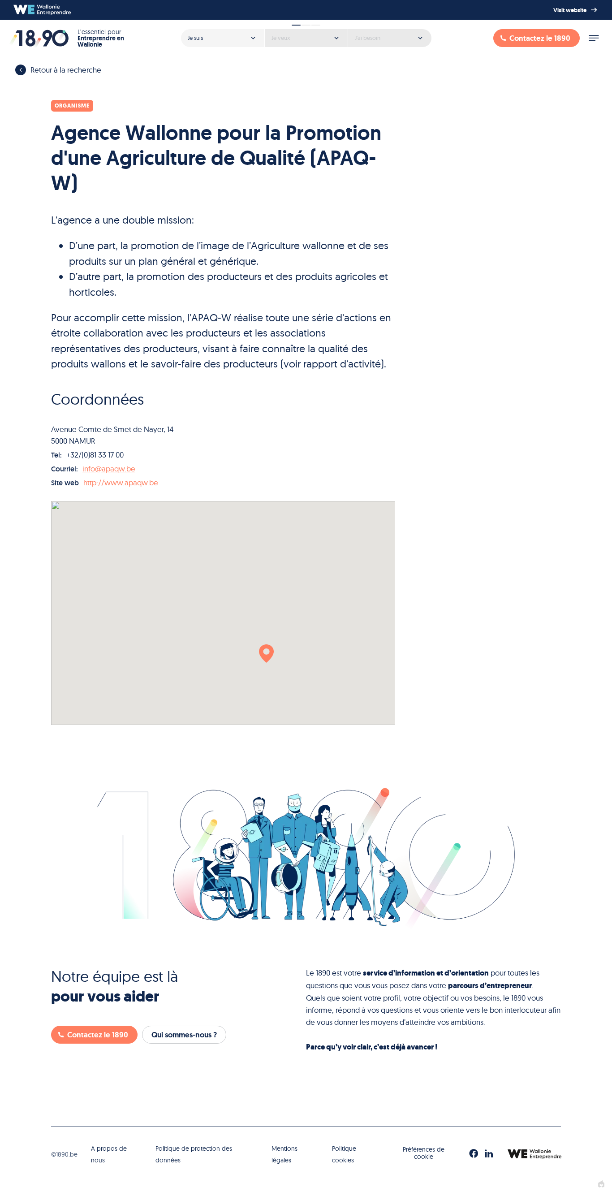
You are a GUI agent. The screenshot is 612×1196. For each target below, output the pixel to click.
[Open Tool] (306, 35)
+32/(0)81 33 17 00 (95, 454)
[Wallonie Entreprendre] (42, 9)
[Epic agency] (601, 1184)
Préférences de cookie (423, 1153)
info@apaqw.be (108, 468)
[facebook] (473, 1154)
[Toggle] (593, 38)
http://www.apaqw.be (120, 482)
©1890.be (64, 1154)
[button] (266, 653)
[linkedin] (488, 1154)
